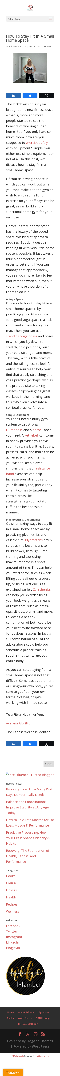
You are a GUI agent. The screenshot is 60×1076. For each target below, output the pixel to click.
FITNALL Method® (28, 1023)
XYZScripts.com (42, 1056)
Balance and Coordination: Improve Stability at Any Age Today (27, 807)
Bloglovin (13, 948)
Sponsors (44, 1012)
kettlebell (31, 435)
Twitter (11, 931)
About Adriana (26, 1012)
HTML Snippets (17, 1056)
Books (10, 876)
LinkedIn (12, 942)
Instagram (14, 937)
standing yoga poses (21, 336)
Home (10, 1012)
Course (11, 883)
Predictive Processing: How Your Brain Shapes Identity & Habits (28, 838)
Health (11, 897)
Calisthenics (42, 589)
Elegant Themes (39, 1041)
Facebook (13, 926)
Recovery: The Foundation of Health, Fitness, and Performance (27, 856)
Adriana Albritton (17, 46)
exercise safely (37, 142)
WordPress (40, 1046)
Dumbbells (14, 430)
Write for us (25, 1018)
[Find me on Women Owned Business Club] (26, 994)
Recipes (11, 904)
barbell (37, 430)
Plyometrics (34, 540)
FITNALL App (43, 1018)
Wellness (12, 911)
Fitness (47, 46)
